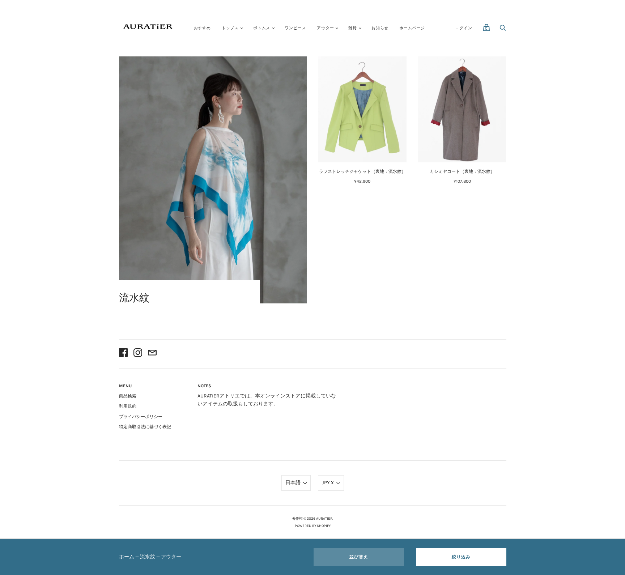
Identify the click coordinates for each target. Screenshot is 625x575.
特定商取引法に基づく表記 (145, 426)
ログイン (463, 28)
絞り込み (461, 556)
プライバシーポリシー (140, 416)
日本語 (293, 483)
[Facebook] (123, 353)
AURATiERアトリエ (218, 396)
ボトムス (261, 28)
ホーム (126, 557)
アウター (325, 28)
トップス (230, 28)
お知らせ (379, 28)
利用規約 (127, 406)
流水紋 (147, 557)
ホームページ (412, 28)
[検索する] (502, 30)
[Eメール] (152, 353)
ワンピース (295, 28)
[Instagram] (137, 353)
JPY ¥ (328, 483)
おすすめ (202, 28)
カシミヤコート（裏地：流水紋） (462, 171)
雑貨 (352, 28)
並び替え (358, 556)
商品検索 (127, 396)
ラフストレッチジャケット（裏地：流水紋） (362, 171)
